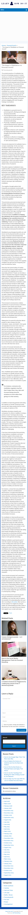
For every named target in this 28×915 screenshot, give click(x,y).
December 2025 (8, 810)
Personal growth (7, 70)
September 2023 (9, 873)
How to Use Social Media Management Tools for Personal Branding (12, 660)
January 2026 (7, 808)
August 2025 (7, 820)
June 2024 (7, 852)
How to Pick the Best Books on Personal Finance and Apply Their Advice (13, 768)
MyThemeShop (16, 913)
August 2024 (7, 847)
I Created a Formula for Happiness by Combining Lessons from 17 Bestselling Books (14, 683)
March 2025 (7, 831)
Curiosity (6, 888)
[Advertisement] (14, 26)
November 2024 (8, 840)
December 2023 (8, 866)
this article (14, 602)
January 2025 (7, 836)
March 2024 (7, 859)
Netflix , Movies (8, 895)
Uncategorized (8, 904)
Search (5, 737)
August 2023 (7, 875)
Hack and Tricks (8, 890)
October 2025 (8, 815)
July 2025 (6, 822)
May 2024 (7, 854)
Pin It (10, 613)
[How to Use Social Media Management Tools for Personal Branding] (14, 649)
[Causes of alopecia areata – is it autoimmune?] (14, 627)
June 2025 (7, 824)
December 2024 (8, 838)
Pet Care (6, 899)
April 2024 (7, 856)
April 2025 (7, 829)
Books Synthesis (8, 885)
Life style (6, 892)
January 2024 (7, 863)
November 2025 (8, 813)
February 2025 (8, 833)
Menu (2, 10)
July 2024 (6, 849)
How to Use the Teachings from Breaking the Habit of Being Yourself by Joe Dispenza (14, 774)
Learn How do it (9, 911)
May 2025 (7, 826)
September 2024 (9, 845)
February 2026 (8, 806)
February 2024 (8, 861)
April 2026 (7, 801)
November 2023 (8, 868)
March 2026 (7, 803)
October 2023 (8, 870)
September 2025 (9, 817)
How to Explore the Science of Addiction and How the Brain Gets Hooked (13, 762)
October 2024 (8, 843)
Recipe (6, 902)
